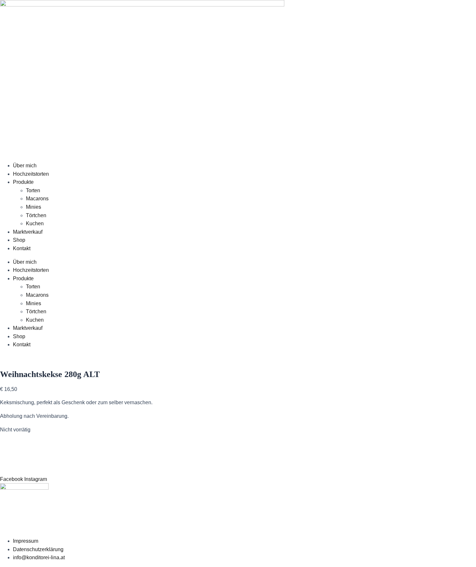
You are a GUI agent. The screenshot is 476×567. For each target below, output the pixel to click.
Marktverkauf (27, 232)
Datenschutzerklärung (38, 549)
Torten (33, 190)
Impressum (25, 541)
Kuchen (35, 223)
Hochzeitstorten (31, 174)
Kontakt (21, 248)
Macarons (37, 198)
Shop (19, 240)
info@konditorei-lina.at (39, 557)
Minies (33, 207)
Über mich (25, 165)
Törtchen (36, 215)
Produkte (23, 182)
